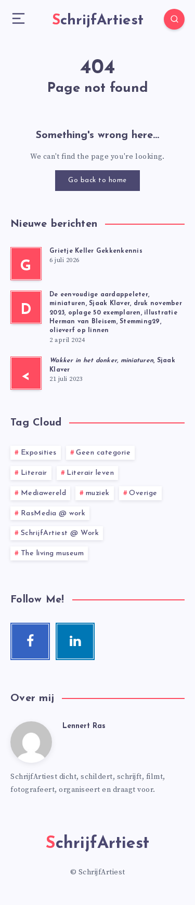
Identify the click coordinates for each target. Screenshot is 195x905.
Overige (143, 493)
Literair (34, 473)
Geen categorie (103, 453)
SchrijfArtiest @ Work (60, 533)
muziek (98, 493)
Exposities (39, 453)
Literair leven (90, 473)
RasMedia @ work (53, 513)
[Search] (174, 19)
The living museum (52, 553)
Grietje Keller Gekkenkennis (95, 251)
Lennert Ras (84, 726)
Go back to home (97, 180)
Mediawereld (44, 493)
